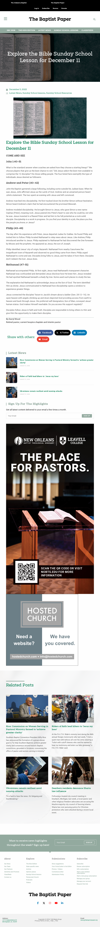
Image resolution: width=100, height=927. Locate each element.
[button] (94, 19)
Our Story (7, 864)
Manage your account (84, 881)
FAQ (56, 921)
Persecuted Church (32, 877)
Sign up (87, 416)
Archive (28, 869)
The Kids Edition (26, 30)
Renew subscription (83, 866)
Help (52, 921)
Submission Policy (58, 874)
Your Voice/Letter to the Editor (62, 866)
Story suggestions (58, 864)
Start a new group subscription (87, 876)
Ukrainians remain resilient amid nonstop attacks (41, 391)
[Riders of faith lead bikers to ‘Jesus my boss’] (11, 377)
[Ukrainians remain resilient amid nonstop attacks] (11, 392)
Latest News (44, 30)
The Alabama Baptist (19, 3)
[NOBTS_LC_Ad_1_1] (50, 509)
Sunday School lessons (34, 93)
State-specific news (32, 866)
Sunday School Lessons (66, 30)
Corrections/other (57, 872)
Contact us (7, 877)
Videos (28, 882)
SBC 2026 (11, 30)
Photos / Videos (57, 869)
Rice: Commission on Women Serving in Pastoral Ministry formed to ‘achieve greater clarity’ (57, 361)
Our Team (7, 866)
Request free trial (82, 884)
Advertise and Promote (11, 872)
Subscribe (80, 864)
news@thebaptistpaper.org (89, 920)
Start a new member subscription (83, 872)
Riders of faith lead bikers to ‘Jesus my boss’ (39, 376)
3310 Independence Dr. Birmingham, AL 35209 (9, 921)
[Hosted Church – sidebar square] (42, 630)
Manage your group (83, 878)
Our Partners (8, 869)
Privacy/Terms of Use (42, 921)
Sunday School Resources (59, 93)
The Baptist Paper (57, 3)
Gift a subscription (83, 869)
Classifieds (87, 30)
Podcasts (29, 880)
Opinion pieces (31, 872)
